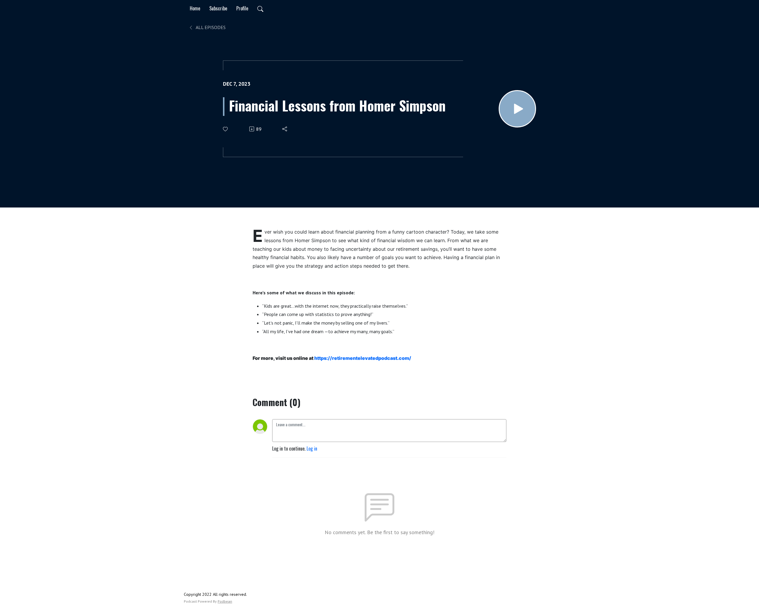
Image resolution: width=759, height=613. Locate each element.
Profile (242, 8)
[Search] (260, 8)
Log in (312, 448)
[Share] (285, 129)
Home (195, 8)
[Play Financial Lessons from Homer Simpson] (517, 108)
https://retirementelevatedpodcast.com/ (362, 358)
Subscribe (218, 8)
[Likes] (225, 129)
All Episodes (210, 27)
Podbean (225, 601)
